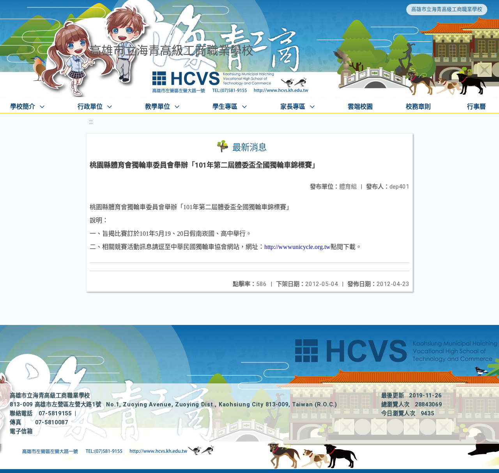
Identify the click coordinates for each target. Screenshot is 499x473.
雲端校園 (360, 106)
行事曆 (476, 106)
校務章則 (418, 106)
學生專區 (224, 106)
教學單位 (157, 106)
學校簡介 (22, 106)
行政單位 (90, 106)
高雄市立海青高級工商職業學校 (446, 9)
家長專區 (292, 106)
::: (91, 121)
